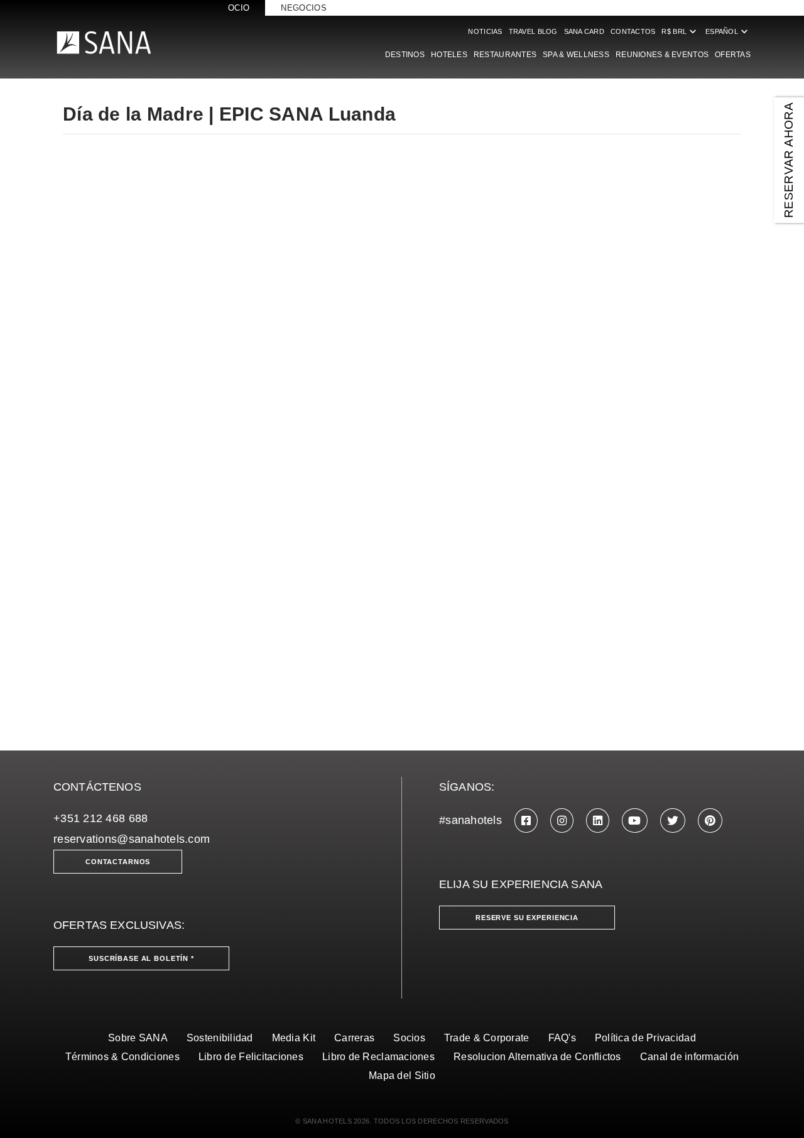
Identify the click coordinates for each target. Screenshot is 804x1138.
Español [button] (728, 31)
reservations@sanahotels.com (131, 839)
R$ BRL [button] (680, 31)
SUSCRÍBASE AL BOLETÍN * (141, 958)
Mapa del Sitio (402, 1075)
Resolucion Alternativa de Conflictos (537, 1056)
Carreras (354, 1037)
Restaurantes (505, 54)
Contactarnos (117, 861)
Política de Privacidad (645, 1037)
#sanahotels (470, 820)
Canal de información (689, 1056)
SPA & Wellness (576, 54)
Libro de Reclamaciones (378, 1056)
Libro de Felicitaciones (250, 1056)
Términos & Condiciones (122, 1056)
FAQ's (562, 1037)
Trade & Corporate (487, 1037)
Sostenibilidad (220, 1037)
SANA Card (584, 31)
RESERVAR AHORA (788, 160)
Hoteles (449, 54)
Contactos (633, 31)
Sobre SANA (138, 1037)
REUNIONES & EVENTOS (662, 54)
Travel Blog (533, 31)
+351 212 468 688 (100, 818)
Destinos (405, 54)
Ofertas (733, 54)
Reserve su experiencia (527, 917)
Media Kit (293, 1037)
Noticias (485, 31)
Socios (409, 1037)
